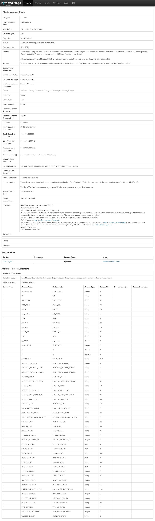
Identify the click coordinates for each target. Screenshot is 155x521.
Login (66, 3)
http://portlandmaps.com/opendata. (113, 222)
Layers (47, 3)
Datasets (27, 3)
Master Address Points (111, 262)
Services (38, 3)
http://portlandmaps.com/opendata (46, 220)
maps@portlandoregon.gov (102, 225)
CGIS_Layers (7, 262)
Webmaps (57, 3)
